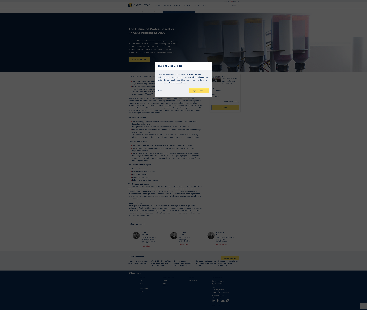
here (178, 80)
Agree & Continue (199, 91)
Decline (160, 91)
